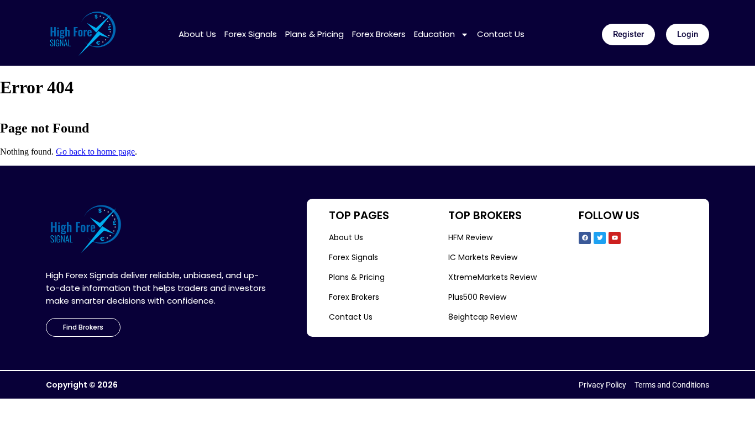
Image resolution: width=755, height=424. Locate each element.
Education (434, 34)
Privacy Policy (602, 384)
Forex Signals (250, 34)
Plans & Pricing (314, 34)
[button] (628, 34)
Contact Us (501, 34)
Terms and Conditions (672, 384)
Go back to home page (95, 151)
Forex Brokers (379, 34)
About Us (197, 34)
